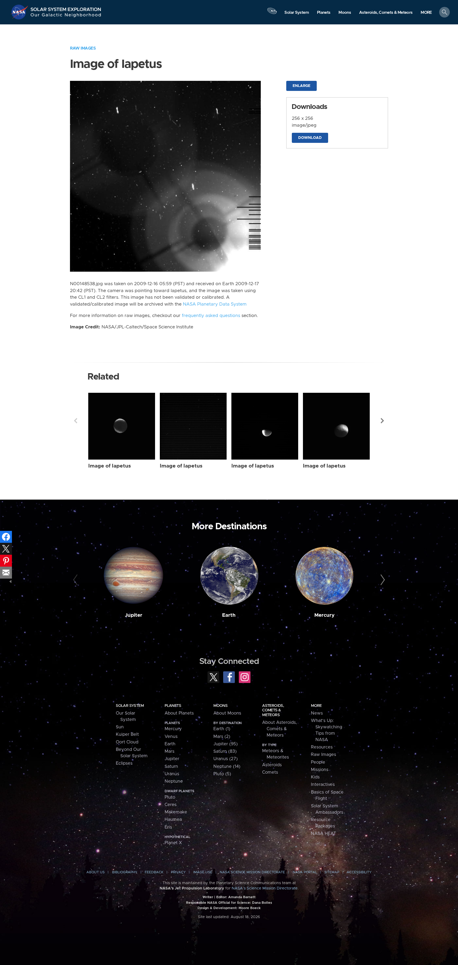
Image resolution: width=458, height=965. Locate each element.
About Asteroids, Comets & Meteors (279, 728)
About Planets (179, 713)
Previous (76, 420)
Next (382, 420)
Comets (270, 772)
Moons (220, 706)
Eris (168, 827)
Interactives (323, 784)
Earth (229, 615)
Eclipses (124, 763)
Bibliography (124, 872)
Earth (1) (221, 729)
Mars (169, 751)
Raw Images (83, 48)
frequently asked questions (211, 315)
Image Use (202, 872)
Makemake (176, 812)
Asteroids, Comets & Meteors (273, 710)
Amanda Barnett (242, 897)
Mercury (324, 615)
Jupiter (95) (225, 744)
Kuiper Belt (127, 734)
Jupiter (133, 615)
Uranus (172, 774)
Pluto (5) (222, 774)
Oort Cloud (127, 742)
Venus (171, 736)
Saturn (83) (225, 751)
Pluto (170, 797)
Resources (322, 747)
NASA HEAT (323, 833)
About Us (95, 872)
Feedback (154, 872)
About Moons (227, 713)
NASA (20, 12)
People (318, 762)
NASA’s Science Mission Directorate (265, 888)
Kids (315, 777)
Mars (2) (221, 736)
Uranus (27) (225, 759)
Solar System (130, 706)
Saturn (171, 766)
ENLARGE (301, 86)
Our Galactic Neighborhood (66, 16)
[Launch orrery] (272, 13)
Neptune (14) (226, 766)
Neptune (174, 781)
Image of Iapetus (109, 466)
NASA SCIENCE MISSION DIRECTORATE (252, 872)
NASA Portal (305, 872)
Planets (173, 706)
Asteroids (272, 765)
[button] (426, 12)
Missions (319, 770)
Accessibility (359, 872)
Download (310, 138)
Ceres (171, 805)
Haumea (173, 819)
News (317, 713)
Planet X (173, 843)
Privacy (178, 872)
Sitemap (331, 872)
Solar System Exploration (66, 8)
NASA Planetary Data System (214, 304)
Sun (120, 727)
